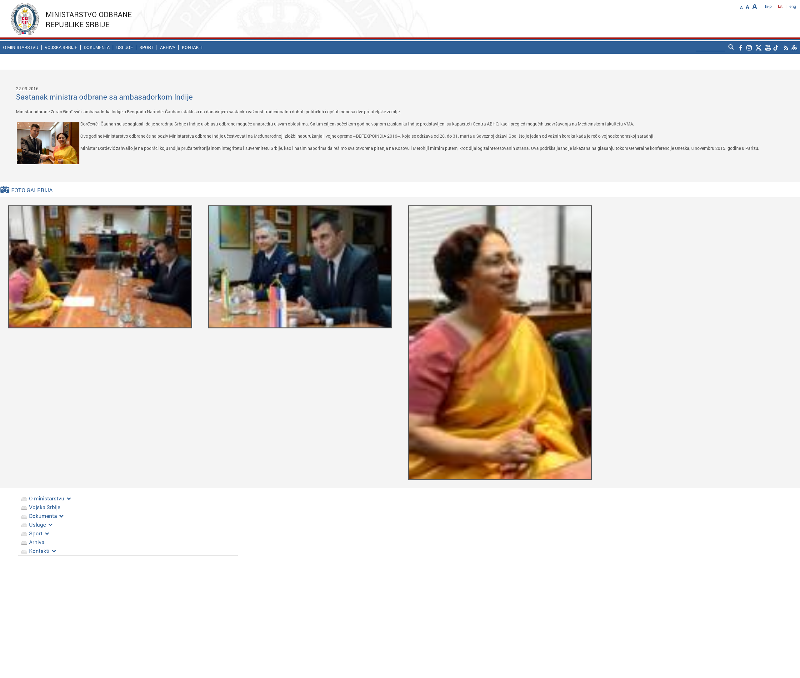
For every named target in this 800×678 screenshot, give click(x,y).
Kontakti (192, 47)
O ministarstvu (20, 47)
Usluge (124, 47)
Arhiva (167, 47)
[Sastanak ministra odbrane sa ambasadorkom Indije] (100, 266)
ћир (768, 6)
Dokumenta (97, 47)
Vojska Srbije (61, 47)
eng (792, 6)
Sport (146, 47)
